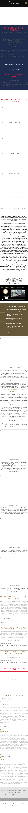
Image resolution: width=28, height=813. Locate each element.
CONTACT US (4, 790)
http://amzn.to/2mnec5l (15, 769)
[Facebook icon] (14, 807)
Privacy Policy (12, 790)
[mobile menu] (26, 3)
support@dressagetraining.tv (15, 795)
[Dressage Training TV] (14, 3)
